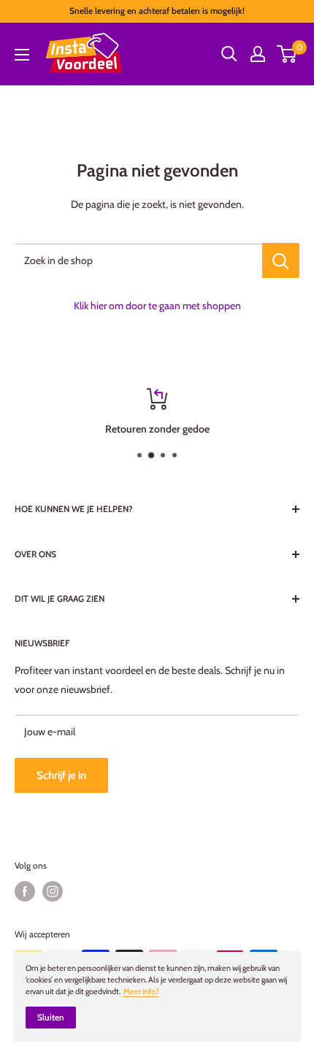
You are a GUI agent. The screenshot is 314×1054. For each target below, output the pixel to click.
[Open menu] (22, 55)
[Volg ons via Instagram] (52, 891)
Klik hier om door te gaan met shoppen (157, 305)
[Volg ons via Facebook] (25, 891)
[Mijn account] (257, 54)
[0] (287, 54)
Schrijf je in (61, 775)
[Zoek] (229, 54)
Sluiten (50, 1017)
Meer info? (141, 991)
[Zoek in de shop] (280, 260)
